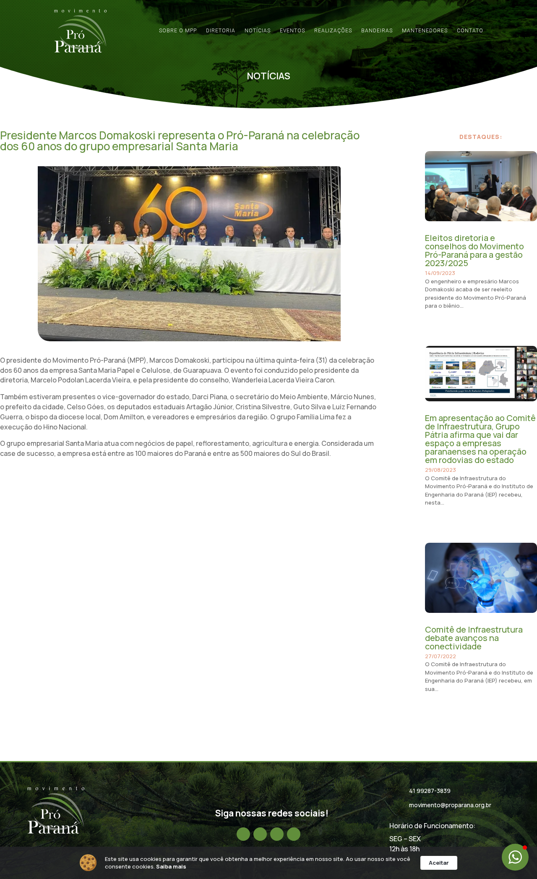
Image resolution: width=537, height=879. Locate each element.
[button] (515, 857)
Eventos (292, 31)
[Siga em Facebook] (243, 834)
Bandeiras (377, 31)
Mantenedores (425, 31)
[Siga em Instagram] (260, 834)
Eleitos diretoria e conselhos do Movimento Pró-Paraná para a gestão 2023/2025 (474, 250)
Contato (470, 31)
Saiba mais (171, 866)
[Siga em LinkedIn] (277, 834)
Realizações (333, 31)
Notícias (258, 31)
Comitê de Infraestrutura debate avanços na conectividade (474, 638)
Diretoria (220, 31)
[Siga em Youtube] (293, 834)
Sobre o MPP (178, 31)
